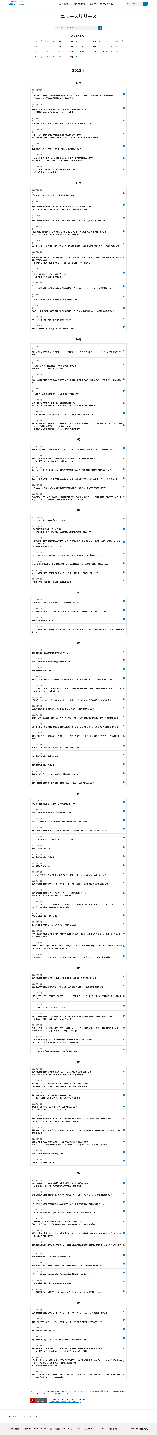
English (120, 4)
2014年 (82, 46)
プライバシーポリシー (75, 1429)
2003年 (116, 52)
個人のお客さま (79, 4)
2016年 (59, 46)
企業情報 (93, 4)
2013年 (93, 46)
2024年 (59, 41)
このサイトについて (40, 1429)
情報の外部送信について (57, 1429)
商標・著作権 (113, 1429)
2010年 (36, 52)
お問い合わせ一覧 (106, 4)
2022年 (82, 41)
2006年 (82, 52)
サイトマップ (26, 1429)
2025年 (47, 41)
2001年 (47, 57)
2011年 (116, 46)
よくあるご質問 (14, 1429)
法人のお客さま (64, 4)
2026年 (36, 41)
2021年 (93, 41)
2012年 (105, 46)
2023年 (70, 41)
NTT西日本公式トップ (16, 1416)
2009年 (47, 52)
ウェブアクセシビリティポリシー (95, 1429)
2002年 (36, 57)
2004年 (105, 52)
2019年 (116, 41)
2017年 (47, 46)
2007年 (70, 52)
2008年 (59, 52)
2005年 (93, 52)
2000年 (59, 57)
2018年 (36, 46)
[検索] (100, 28)
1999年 (70, 57)
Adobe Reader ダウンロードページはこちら (64, 1402)
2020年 (105, 41)
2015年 (70, 46)
